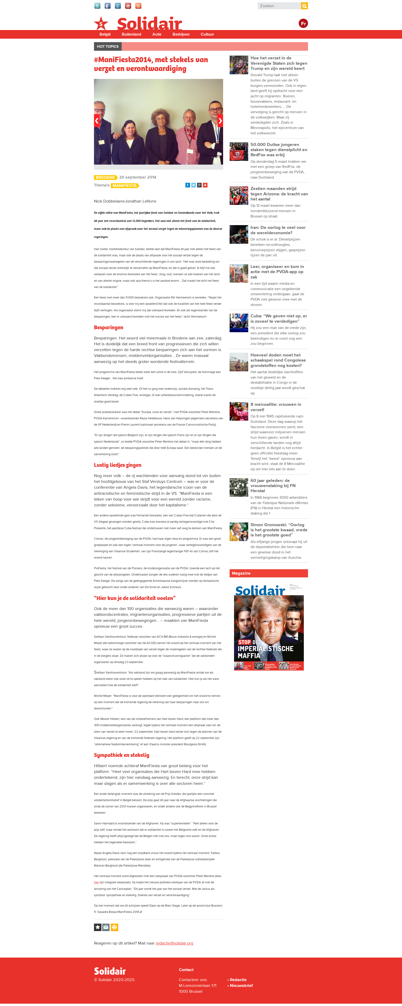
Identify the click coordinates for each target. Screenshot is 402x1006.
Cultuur (207, 34)
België (105, 34)
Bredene (105, 177)
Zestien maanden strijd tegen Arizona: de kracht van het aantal (279, 194)
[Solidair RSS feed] (138, 8)
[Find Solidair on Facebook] (108, 8)
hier (96, 882)
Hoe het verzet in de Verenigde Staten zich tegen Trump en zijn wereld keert (279, 63)
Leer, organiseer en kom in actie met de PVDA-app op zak (277, 272)
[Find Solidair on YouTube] (128, 8)
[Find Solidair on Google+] (118, 8)
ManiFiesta (125, 185)
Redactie (238, 979)
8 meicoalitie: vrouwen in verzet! (276, 407)
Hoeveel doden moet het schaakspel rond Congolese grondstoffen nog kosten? (278, 360)
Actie (156, 34)
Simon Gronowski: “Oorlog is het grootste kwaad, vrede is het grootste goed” (279, 530)
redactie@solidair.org (174, 943)
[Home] (114, 973)
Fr (303, 24)
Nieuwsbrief (241, 985)
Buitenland (131, 34)
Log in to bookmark (97, 927)
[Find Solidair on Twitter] (97, 8)
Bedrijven (181, 34)
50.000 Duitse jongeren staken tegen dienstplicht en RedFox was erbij (279, 150)
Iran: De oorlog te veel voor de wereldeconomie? (278, 230)
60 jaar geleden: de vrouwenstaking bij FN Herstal (273, 486)
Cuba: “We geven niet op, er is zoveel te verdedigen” (279, 318)
